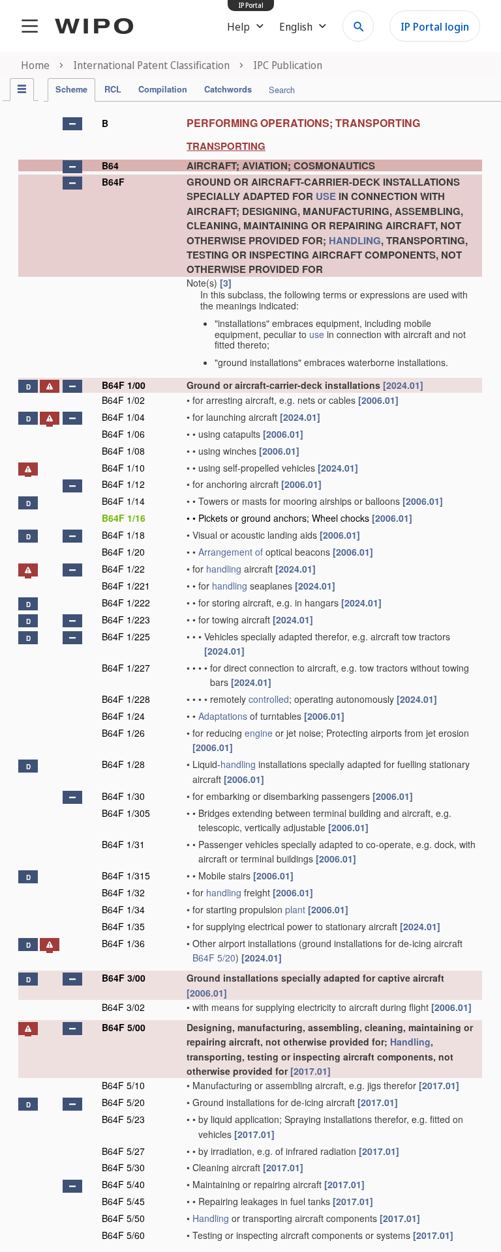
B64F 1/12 (123, 484)
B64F (113, 181)
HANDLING (355, 240)
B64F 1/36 (123, 943)
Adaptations (222, 715)
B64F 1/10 (123, 467)
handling (223, 568)
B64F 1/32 (123, 892)
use (316, 334)
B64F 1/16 (123, 517)
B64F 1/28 (123, 764)
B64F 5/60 (123, 1235)
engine (259, 732)
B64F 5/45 (123, 1201)
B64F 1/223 (126, 619)
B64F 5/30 (123, 1167)
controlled (269, 698)
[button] (72, 123)
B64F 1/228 (126, 698)
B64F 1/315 (126, 875)
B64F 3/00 (123, 977)
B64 (110, 165)
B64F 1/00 (123, 384)
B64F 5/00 (123, 1027)
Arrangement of (230, 551)
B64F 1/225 (126, 636)
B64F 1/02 (123, 399)
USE (326, 196)
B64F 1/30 (123, 796)
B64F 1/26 (123, 732)
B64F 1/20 (123, 551)
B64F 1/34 (123, 909)
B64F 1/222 (126, 602)
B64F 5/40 (123, 1184)
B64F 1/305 (126, 812)
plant (295, 909)
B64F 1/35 (123, 926)
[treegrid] (250, 678)
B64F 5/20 (213, 957)
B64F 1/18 (123, 534)
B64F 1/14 (123, 500)
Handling (410, 1041)
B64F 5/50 (123, 1218)
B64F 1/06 (123, 433)
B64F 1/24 (123, 715)
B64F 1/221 (126, 585)
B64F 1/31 (123, 844)
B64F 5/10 (123, 1085)
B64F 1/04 (123, 416)
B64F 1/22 (123, 568)
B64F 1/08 (123, 450)
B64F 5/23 (123, 1119)
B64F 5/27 (123, 1151)
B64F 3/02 (123, 1007)
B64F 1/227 (126, 667)
